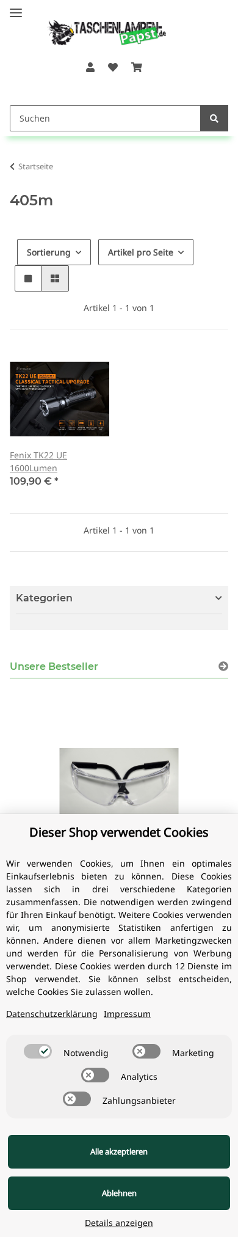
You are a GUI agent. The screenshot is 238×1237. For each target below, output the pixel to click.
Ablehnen (119, 1192)
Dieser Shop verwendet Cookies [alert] (119, 832)
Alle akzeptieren (119, 1151)
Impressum (127, 1013)
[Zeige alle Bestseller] (223, 666)
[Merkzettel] (112, 67)
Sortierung (49, 252)
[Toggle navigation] (16, 7)
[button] (90, 67)
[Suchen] (214, 118)
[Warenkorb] (136, 67)
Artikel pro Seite (140, 252)
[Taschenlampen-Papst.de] (99, 26)
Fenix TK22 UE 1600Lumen (38, 461)
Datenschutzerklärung (52, 1013)
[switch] (38, 1051)
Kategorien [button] (44, 598)
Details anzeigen (119, 1222)
